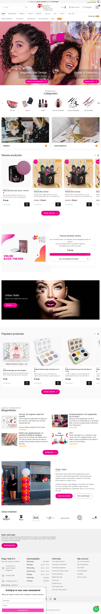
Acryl (62, 13)
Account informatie (83, 561)
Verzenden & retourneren (60, 571)
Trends (21, 13)
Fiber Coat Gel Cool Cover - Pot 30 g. (15, 192)
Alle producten (82, 577)
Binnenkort (12, 13)
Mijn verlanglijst (82, 571)
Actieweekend (43, 18)
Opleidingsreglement (59, 567)
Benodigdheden (6, 18)
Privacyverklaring (57, 574)
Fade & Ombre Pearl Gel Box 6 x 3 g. (46, 370)
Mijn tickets (80, 567)
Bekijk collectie (49, 213)
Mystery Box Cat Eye (72, 192)
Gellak (47, 13)
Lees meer (23, 429)
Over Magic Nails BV (58, 561)
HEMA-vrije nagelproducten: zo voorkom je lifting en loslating (31, 434)
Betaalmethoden (57, 577)
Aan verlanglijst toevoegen (69, 259)
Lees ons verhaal (64, 496)
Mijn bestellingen (82, 564)
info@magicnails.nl (12, 581)
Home (3, 13)
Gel (55, 13)
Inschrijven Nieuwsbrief (59, 589)
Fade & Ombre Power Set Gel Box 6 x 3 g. (78, 370)
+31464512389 (10, 575)
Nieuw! (30, 13)
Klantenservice (9, 545)
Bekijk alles (49, 452)
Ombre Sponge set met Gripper (14, 370)
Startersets (31, 18)
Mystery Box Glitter (41, 192)
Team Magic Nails (57, 586)
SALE (59, 18)
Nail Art (71, 13)
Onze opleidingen (83, 496)
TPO (71, 433)
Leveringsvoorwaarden (59, 564)
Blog (52, 18)
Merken (38, 13)
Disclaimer (55, 580)
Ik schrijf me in (23, 610)
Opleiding (19, 18)
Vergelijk (80, 574)
